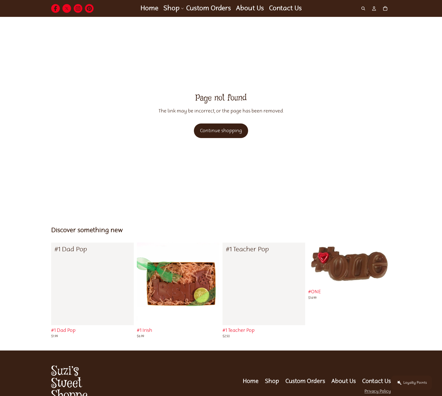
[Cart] (385, 8)
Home (251, 381)
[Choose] (125, 317)
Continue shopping (221, 131)
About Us (344, 381)
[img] (55, 8)
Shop (272, 381)
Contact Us (376, 381)
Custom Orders (305, 381)
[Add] (297, 317)
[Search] (363, 8)
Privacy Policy (377, 391)
